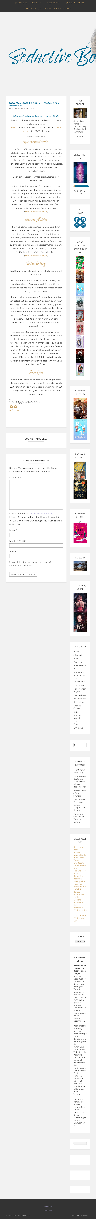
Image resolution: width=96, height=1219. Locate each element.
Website (13, 551)
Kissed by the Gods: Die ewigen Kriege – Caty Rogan (80, 805)
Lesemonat (79, 685)
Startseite (21, 3)
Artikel (77, 659)
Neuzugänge (80, 695)
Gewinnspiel (79, 682)
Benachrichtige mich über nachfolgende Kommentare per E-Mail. (30, 564)
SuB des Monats (75, 3)
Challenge (79, 672)
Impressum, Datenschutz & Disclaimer (48, 9)
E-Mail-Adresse (17, 541)
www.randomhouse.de (36, 212)
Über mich (37, 3)
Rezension (53, 3)
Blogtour (78, 662)
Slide (76, 712)
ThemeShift (85, 1215)
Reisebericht (80, 699)
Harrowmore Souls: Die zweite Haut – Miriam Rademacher (80, 781)
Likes (15, 410)
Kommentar (15, 477)
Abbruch (78, 651)
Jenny (14, 108)
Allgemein (78, 655)
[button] (11, 406)
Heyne (14, 127)
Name (13, 530)
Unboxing (78, 728)
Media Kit (78, 137)
